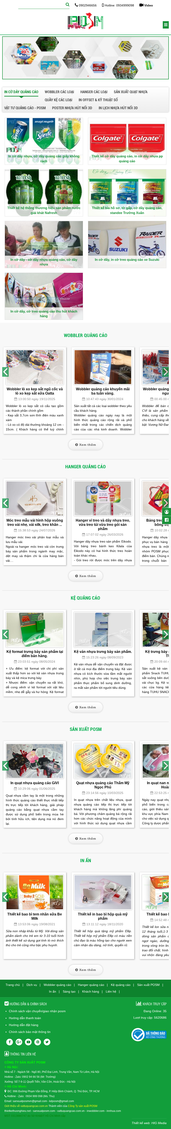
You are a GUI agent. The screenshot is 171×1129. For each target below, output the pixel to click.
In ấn (52, 991)
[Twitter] (47, 1042)
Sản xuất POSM (148, 985)
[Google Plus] (19, 1042)
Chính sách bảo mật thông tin (30, 1032)
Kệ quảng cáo (120, 985)
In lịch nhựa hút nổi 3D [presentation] (118, 108)
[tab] (23, 92)
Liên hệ (111, 991)
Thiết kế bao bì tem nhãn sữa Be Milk (34, 916)
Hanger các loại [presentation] (93, 92)
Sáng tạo (69, 991)
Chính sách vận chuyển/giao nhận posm (37, 1011)
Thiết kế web (141, 1123)
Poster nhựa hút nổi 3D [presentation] (72, 108)
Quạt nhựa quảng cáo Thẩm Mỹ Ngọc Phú (102, 785)
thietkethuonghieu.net (17, 1111)
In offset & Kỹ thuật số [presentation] (98, 100)
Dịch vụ (31, 985)
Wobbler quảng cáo (57, 985)
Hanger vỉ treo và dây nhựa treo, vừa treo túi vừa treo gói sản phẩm (103, 524)
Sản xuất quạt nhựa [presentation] (130, 92)
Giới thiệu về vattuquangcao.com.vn (26, 1106)
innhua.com (114, 1111)
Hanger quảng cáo (91, 985)
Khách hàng (90, 991)
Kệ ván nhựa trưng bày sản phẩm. (103, 652)
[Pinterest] (37, 1042)
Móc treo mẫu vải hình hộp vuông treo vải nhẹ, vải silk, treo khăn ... (34, 522)
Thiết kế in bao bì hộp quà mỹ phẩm (103, 916)
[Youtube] (28, 1042)
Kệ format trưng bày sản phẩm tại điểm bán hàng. (34, 654)
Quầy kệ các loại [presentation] (58, 100)
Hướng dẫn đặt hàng (23, 1025)
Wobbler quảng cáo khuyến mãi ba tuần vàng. (103, 391)
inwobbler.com (95, 1111)
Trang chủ (13, 985)
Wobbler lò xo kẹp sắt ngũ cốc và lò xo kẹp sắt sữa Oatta (35, 391)
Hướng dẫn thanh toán (25, 1018)
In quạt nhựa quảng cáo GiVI (34, 783)
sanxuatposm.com (44, 1111)
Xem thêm (87, 444)
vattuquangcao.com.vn (71, 1111)
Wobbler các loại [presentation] (59, 92)
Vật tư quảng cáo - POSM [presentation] (25, 108)
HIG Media (159, 1123)
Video (148, 5)
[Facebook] (9, 1042)
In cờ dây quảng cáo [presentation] (21, 92)
